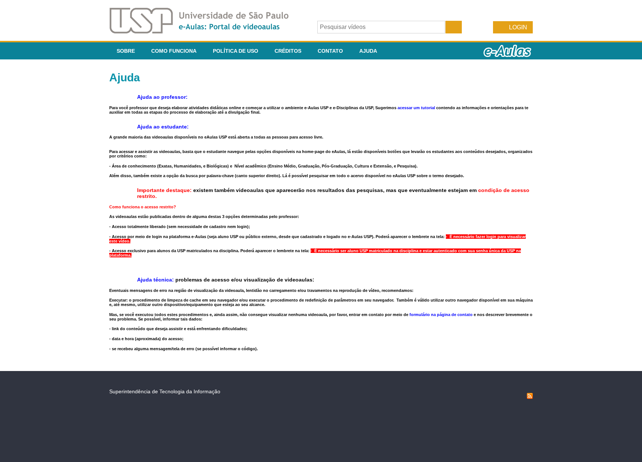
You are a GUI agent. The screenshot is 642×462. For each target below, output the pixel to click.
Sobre (126, 51)
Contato (330, 51)
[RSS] (530, 397)
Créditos (288, 51)
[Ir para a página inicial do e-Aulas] (205, 31)
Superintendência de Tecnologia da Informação (164, 391)
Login (518, 27)
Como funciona (174, 51)
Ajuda (368, 51)
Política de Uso (235, 51)
